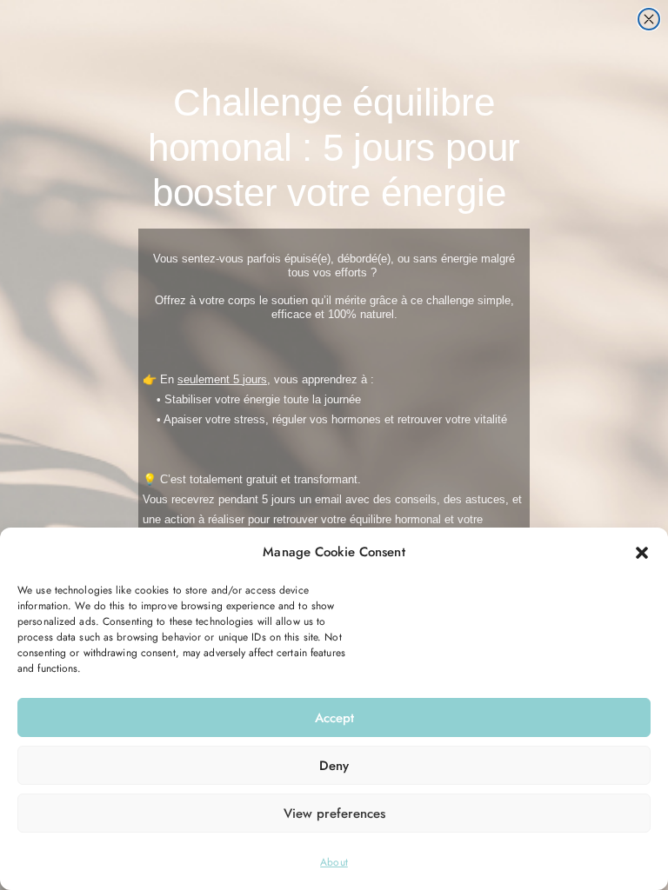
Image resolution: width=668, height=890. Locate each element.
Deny (334, 765)
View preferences (334, 813)
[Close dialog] (648, 19)
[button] (642, 552)
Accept (334, 717)
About (334, 862)
